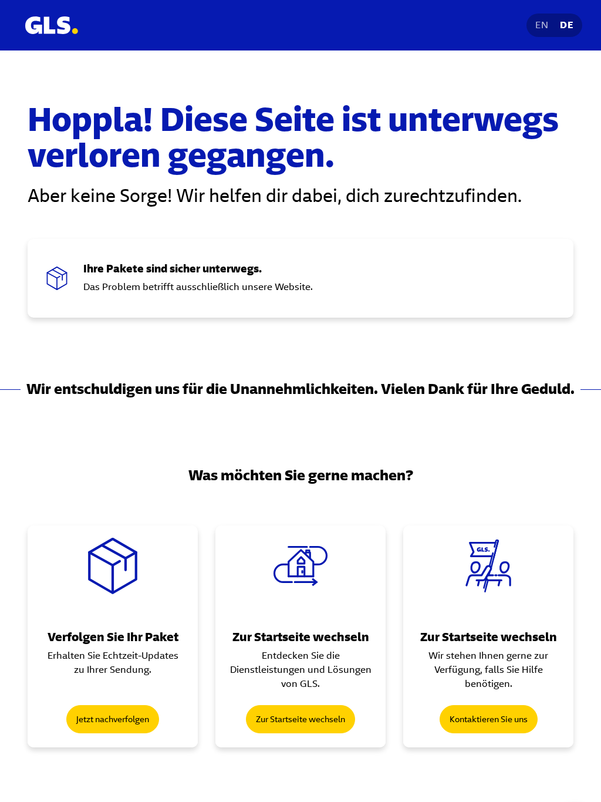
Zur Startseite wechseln (300, 719)
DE (566, 25)
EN (541, 25)
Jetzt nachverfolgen (112, 719)
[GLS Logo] (51, 25)
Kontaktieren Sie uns (489, 719)
